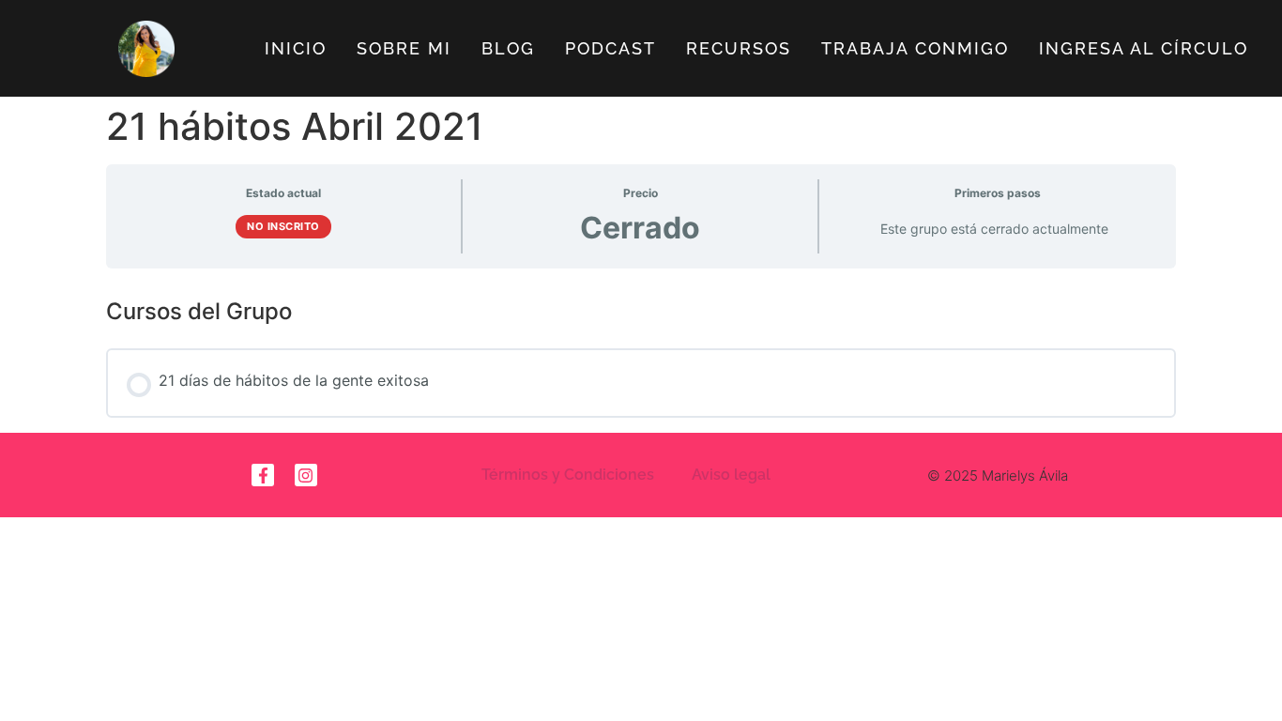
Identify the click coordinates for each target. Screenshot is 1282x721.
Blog (508, 48)
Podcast (610, 48)
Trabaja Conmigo (915, 48)
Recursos (738, 48)
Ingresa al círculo (1143, 48)
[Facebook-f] (263, 475)
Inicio (296, 48)
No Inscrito (283, 226)
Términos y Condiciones (567, 474)
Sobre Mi (404, 48)
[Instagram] (306, 475)
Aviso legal (731, 474)
